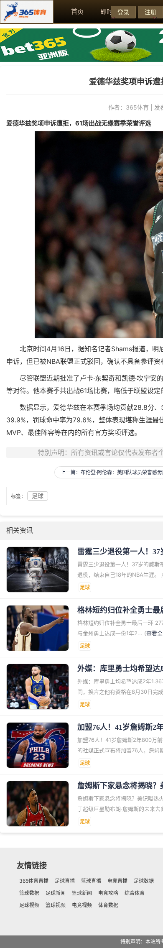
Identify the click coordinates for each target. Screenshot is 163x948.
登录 (123, 11)
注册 (150, 11)
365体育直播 (33, 881)
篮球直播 (91, 881)
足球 (37, 495)
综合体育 (135, 893)
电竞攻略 (108, 893)
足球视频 (29, 905)
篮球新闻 (82, 893)
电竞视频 (82, 905)
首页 (77, 11)
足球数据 (144, 881)
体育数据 (108, 905)
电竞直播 (117, 881)
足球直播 (65, 881)
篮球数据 (29, 893)
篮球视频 (56, 905)
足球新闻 (56, 893)
